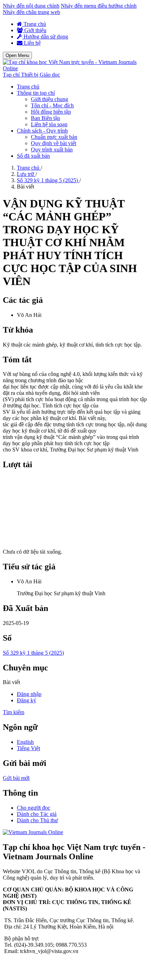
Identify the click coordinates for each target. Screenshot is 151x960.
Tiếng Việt (28, 748)
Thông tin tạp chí (36, 93)
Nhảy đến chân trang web (31, 12)
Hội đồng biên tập (51, 112)
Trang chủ (34, 24)
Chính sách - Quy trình (42, 131)
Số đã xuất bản (33, 156)
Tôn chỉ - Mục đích (52, 105)
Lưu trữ (26, 174)
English (25, 742)
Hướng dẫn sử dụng (45, 37)
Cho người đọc (33, 808)
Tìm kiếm (13, 712)
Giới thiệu (34, 30)
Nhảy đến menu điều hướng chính (99, 6)
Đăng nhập (29, 694)
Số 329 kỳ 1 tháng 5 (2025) (48, 180)
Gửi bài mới (16, 778)
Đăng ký (26, 700)
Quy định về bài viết (53, 143)
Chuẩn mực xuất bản (54, 137)
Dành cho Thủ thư (37, 820)
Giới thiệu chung (49, 99)
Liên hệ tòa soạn (49, 124)
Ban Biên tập (45, 118)
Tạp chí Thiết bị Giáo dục (31, 75)
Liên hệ (31, 43)
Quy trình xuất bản (52, 149)
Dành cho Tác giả (37, 814)
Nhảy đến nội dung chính (31, 6)
